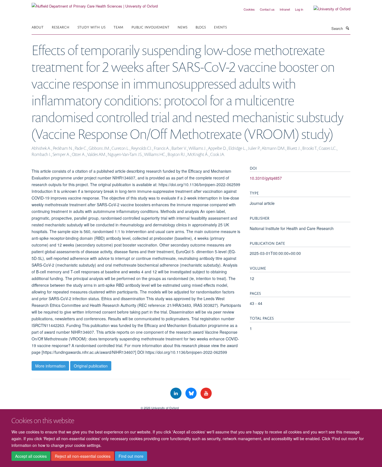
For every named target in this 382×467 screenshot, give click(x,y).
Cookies (249, 9)
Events (220, 26)
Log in (299, 9)
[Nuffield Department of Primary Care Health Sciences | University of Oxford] (95, 4)
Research (60, 26)
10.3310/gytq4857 (266, 178)
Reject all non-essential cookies (82, 456)
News (182, 26)
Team (118, 26)
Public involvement (150, 26)
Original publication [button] (91, 366)
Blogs (200, 26)
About (38, 26)
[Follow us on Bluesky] (191, 393)
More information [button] (50, 366)
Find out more (131, 456)
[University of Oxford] (327, 9)
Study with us (91, 26)
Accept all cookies (31, 456)
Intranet (285, 9)
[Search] (347, 28)
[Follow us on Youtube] (206, 393)
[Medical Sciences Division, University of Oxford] (82, 405)
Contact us (267, 9)
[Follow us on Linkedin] (176, 393)
